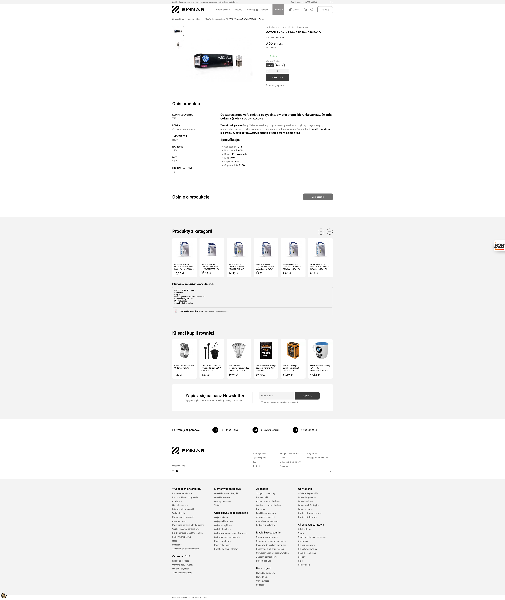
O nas (282, 457)
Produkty (238, 9)
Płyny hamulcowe (222, 541)
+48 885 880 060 (310, 2)
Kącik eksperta (259, 457)
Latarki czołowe (305, 501)
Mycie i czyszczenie (268, 532)
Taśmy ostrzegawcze (182, 572)
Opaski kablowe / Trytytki (226, 493)
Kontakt (264, 9)
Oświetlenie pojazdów (308, 493)
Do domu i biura (263, 561)
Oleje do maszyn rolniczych (227, 537)
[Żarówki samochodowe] (176, 312)
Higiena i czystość (180, 568)
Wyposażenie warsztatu (186, 488)
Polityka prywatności (289, 453)
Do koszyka (277, 77)
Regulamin (276, 402)
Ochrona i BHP (181, 556)
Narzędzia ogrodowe (265, 573)
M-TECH (280, 37)
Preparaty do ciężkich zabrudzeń (271, 545)
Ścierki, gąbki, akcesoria (267, 537)
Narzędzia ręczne (180, 505)
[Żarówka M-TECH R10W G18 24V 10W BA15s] (178, 31)
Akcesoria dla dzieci (265, 517)
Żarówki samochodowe (215, 19)
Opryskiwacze (262, 581)
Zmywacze (303, 541)
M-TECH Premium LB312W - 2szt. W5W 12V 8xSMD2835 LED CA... (210, 267)
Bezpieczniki (262, 497)
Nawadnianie (262, 577)
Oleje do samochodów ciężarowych (230, 533)
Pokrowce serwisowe (182, 493)
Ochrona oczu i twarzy (182, 565)
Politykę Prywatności (290, 402)
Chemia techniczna (307, 553)
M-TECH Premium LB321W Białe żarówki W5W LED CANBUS (238, 266)
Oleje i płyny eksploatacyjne (231, 512)
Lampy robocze (305, 509)
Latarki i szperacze (306, 497)
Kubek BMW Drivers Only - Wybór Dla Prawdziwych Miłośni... (320, 367)
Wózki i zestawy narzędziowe (185, 529)
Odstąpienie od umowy (290, 462)
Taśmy (217, 505)
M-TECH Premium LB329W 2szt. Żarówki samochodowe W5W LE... (265, 267)
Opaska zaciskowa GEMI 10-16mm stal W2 (184, 366)
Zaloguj (325, 9)
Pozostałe (176, 544)
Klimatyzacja (304, 565)
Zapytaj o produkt (277, 85)
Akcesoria (200, 19)
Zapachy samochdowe (266, 557)
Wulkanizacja (178, 513)
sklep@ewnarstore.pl (270, 430)
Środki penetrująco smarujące (312, 537)
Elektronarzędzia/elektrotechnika (187, 533)
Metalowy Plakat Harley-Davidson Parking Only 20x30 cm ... (266, 367)
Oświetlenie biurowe (307, 517)
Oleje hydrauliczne (222, 529)
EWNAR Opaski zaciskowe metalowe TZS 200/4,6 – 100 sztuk (239, 367)
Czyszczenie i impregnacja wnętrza (272, 553)
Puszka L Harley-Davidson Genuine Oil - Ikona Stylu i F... (292, 367)
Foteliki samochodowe (266, 513)
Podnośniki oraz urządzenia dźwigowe (185, 499)
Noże (174, 541)
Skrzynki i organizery (265, 493)
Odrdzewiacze (304, 529)
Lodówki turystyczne (265, 525)
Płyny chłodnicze (222, 545)
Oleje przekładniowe (223, 521)
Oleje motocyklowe (223, 525)
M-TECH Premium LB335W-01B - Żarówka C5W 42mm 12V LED (319, 266)
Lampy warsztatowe (181, 537)
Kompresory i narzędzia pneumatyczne (183, 519)
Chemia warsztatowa (311, 524)
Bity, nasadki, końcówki (183, 509)
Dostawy (284, 466)
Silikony (301, 557)
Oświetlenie (305, 488)
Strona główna (223, 9)
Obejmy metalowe (222, 501)
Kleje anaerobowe (306, 545)
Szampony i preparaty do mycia (271, 541)
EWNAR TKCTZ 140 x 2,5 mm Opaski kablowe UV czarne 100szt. (211, 367)
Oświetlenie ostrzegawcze (310, 513)
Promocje (278, 9)
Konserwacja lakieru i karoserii (270, 549)
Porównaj (250, 9)
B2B (254, 462)
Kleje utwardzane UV (307, 549)
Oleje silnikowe (221, 517)
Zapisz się (307, 395)
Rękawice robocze (180, 561)
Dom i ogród (263, 568)
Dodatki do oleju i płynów (226, 549)
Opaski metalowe (222, 497)
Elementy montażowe (227, 488)
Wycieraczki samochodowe (268, 505)
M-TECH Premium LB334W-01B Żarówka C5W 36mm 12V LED (292, 266)
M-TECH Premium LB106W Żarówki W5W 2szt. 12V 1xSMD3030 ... (184, 266)
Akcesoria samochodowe (267, 501)
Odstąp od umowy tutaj (318, 457)
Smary (301, 533)
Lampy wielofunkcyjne (308, 505)
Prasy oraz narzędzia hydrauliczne (188, 525)
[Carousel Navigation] (324, 232)
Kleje (300, 561)
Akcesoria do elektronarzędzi (185, 548)
